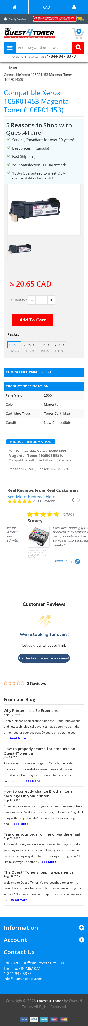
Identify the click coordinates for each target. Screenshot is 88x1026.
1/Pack (14, 345)
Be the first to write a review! (44, 658)
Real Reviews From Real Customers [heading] (43, 490)
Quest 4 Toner (50, 1000)
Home (12, 67)
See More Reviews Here (31, 496)
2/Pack (29, 345)
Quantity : (19, 300)
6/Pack (59, 345)
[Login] (74, 7)
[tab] (30, 441)
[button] (73, 500)
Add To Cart (33, 320)
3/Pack (44, 345)
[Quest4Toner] (14, 7)
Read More (17, 738)
